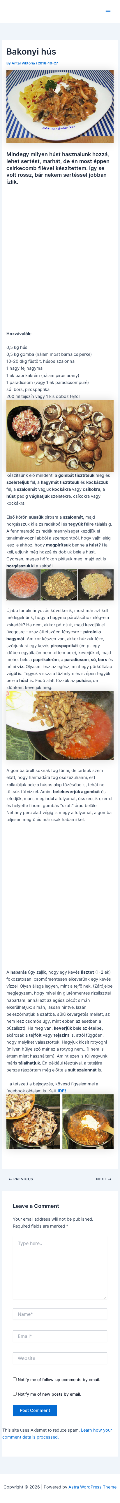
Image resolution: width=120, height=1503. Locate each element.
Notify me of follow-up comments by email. (59, 1379)
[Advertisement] (60, 256)
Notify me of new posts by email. (49, 1394)
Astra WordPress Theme (92, 1487)
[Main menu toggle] (108, 12)
